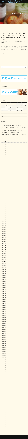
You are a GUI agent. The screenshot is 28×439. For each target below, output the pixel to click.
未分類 (2, 42)
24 (25, 108)
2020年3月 (4, 287)
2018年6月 (4, 329)
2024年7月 (4, 183)
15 (17, 107)
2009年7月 (4, 414)
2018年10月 (4, 321)
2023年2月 (4, 217)
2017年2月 (4, 361)
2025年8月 (4, 158)
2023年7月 (4, 207)
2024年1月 (4, 195)
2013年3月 (4, 398)
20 (10, 108)
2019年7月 (4, 303)
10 (25, 105)
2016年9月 (4, 371)
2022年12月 (4, 221)
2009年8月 (4, 412)
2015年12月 (4, 390)
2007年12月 (4, 426)
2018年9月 (4, 323)
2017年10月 (4, 345)
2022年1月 (4, 243)
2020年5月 (4, 283)
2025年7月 (4, 160)
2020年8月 (4, 277)
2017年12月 (4, 341)
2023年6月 (4, 209)
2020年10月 (4, 273)
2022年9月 (4, 227)
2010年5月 (4, 406)
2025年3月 (4, 168)
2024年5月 (4, 187)
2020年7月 (4, 279)
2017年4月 (4, 357)
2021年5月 (4, 259)
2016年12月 (4, 365)
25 (2, 110)
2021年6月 (4, 257)
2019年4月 (4, 309)
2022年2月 (4, 241)
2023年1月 (4, 219)
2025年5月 (4, 164)
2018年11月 (4, 319)
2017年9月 (4, 347)
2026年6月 (4, 144)
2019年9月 (4, 299)
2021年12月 (4, 245)
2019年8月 (4, 301)
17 (25, 107)
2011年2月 (4, 402)
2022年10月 (4, 225)
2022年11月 (4, 223)
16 (21, 107)
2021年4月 (4, 261)
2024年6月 (4, 185)
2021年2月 (4, 265)
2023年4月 (4, 213)
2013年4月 (4, 396)
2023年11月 (4, 199)
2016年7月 (4, 375)
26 (6, 110)
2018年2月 (4, 337)
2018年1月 (4, 339)
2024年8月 (4, 181)
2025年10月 (4, 154)
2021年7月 (4, 255)
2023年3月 (4, 215)
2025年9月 (4, 156)
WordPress (17, 437)
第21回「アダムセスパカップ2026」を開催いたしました (12, 134)
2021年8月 (4, 253)
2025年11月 (4, 152)
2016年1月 (4, 388)
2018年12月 (4, 317)
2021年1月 (4, 267)
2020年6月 (4, 281)
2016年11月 (4, 367)
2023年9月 (4, 203)
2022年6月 (4, 233)
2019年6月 (4, 305)
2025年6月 (4, 162)
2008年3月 (4, 420)
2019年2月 (4, 313)
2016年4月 (4, 381)
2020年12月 (4, 269)
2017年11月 (4, 343)
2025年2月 (4, 171)
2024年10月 (4, 177)
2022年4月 (4, 237)
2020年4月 (4, 285)
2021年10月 (4, 249)
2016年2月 (4, 385)
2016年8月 (4, 373)
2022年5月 (4, 235)
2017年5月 (4, 355)
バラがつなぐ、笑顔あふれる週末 (8, 132)
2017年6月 (4, 353)
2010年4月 (4, 408)
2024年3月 (4, 191)
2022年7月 (4, 231)
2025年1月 (4, 173)
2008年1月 (4, 424)
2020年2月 (4, 289)
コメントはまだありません (19, 41)
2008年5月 (4, 416)
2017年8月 (4, 349)
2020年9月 (4, 275)
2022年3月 (4, 239)
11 (2, 107)
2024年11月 (4, 175)
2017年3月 (4, 359)
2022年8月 (4, 229)
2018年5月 (4, 331)
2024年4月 (4, 189)
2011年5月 (4, 400)
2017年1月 (4, 363)
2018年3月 (4, 335)
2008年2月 (4, 422)
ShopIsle (10, 437)
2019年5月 (4, 307)
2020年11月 (4, 271)
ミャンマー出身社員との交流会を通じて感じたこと (11, 127)
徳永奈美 (4, 41)
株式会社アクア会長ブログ (11, 1)
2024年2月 (4, 193)
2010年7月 (4, 404)
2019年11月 (4, 295)
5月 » (2, 116)
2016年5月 (4, 379)
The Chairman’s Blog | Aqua (12, 2)
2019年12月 (4, 293)
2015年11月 (4, 392)
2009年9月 (4, 410)
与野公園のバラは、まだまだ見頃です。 (9, 130)
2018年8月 (4, 325)
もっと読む (3, 53)
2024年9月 (4, 179)
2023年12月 (4, 197)
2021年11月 (4, 247)
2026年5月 (4, 146)
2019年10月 (4, 297)
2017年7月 (4, 351)
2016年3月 (4, 383)
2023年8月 (4, 205)
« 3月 (2, 113)
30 (21, 110)
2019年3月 (4, 311)
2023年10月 (4, 201)
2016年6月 (4, 377)
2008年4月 (4, 418)
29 (17, 110)
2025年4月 (4, 166)
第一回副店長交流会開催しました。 (8, 125)
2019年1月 (4, 315)
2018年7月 (4, 327)
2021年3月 (4, 263)
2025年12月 (4, 150)
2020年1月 (4, 291)
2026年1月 (4, 148)
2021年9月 (4, 251)
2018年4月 (4, 333)
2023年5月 (4, 211)
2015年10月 (4, 394)
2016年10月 (4, 369)
